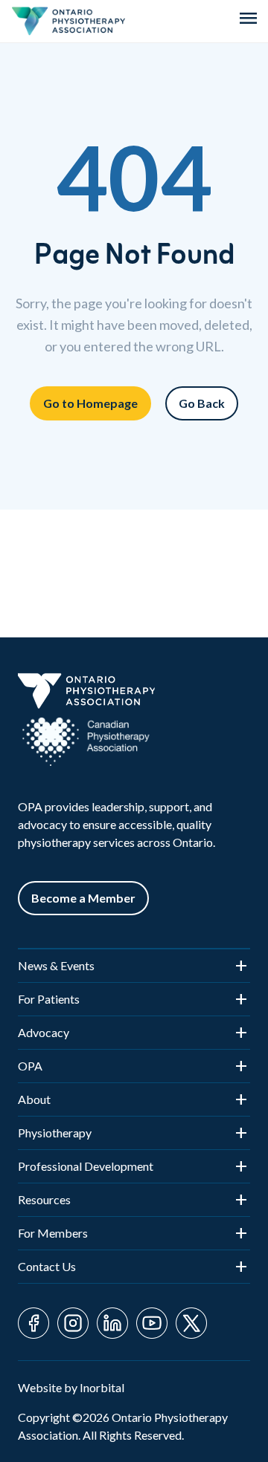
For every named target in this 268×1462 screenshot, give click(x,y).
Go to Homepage (90, 403)
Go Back (202, 403)
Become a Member (83, 898)
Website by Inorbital (71, 1387)
